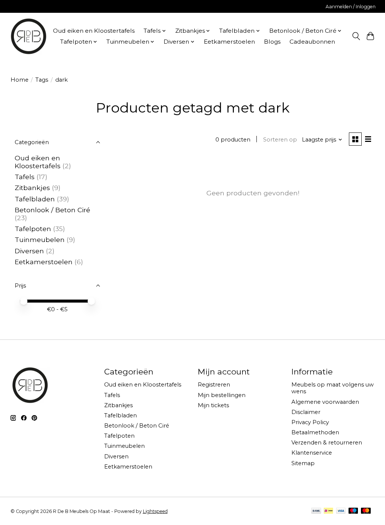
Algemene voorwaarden (325, 402)
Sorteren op (280, 139)
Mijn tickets (213, 405)
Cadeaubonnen (312, 41)
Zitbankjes (32, 188)
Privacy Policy (310, 422)
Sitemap (303, 463)
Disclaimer (305, 412)
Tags (41, 79)
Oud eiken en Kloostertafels (94, 30)
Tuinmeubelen (40, 239)
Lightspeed (155, 511)
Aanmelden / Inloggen (351, 6)
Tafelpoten (33, 229)
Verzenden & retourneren (326, 442)
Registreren (214, 384)
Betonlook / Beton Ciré (52, 210)
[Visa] (341, 511)
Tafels (25, 177)
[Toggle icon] (355, 36)
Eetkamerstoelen (229, 41)
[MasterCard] (366, 511)
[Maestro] (353, 511)
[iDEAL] (328, 511)
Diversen (29, 251)
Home (20, 79)
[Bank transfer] (316, 511)
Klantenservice (311, 452)
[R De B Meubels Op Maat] (28, 36)
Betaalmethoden (315, 432)
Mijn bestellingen (222, 395)
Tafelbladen (35, 199)
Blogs (272, 41)
